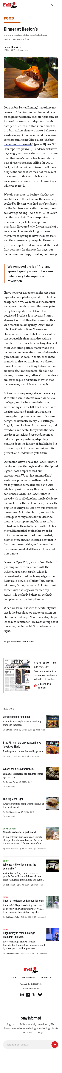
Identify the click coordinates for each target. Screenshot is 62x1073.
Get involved (29, 977)
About (14, 977)
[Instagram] (22, 995)
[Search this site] (52, 4)
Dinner (31, 107)
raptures (14, 149)
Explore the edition (44, 685)
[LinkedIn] (28, 995)
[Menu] (57, 4)
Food (9, 18)
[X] (34, 995)
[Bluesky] (40, 995)
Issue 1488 (28, 641)
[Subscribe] (54, 1044)
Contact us (45, 977)
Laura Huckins (12, 47)
